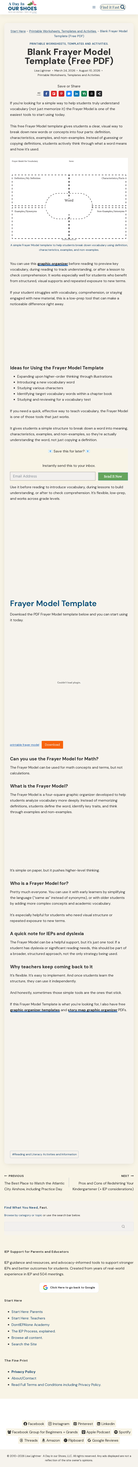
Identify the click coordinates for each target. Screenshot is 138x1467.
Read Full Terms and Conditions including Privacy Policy (56, 1384)
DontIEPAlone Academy (31, 1324)
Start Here (18, 31)
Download (52, 745)
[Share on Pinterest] (61, 94)
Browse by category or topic (23, 1215)
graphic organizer (52, 263)
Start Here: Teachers (28, 1318)
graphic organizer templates (35, 1010)
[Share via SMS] (69, 94)
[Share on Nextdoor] (84, 94)
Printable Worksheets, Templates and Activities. (63, 31)
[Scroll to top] (128, 1428)
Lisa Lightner (42, 70)
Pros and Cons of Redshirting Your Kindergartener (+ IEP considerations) (103, 1182)
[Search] (123, 1226)
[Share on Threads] (92, 94)
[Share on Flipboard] (54, 94)
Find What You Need (21, 1207)
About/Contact (24, 1378)
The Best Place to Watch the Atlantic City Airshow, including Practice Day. (34, 1182)
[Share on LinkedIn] (76, 94)
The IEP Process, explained (33, 1331)
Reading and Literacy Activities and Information (44, 1154)
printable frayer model (24, 745)
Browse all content (27, 1337)
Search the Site (24, 1344)
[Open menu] (94, 7)
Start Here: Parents (27, 1311)
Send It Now (113, 476)
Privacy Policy (24, 1371)
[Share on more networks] (99, 94)
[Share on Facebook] (46, 94)
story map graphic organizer (92, 1010)
